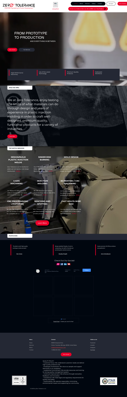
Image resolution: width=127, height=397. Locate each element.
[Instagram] (58, 264)
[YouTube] (69, 264)
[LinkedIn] (65, 264)
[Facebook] (61, 264)
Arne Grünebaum (106, 254)
